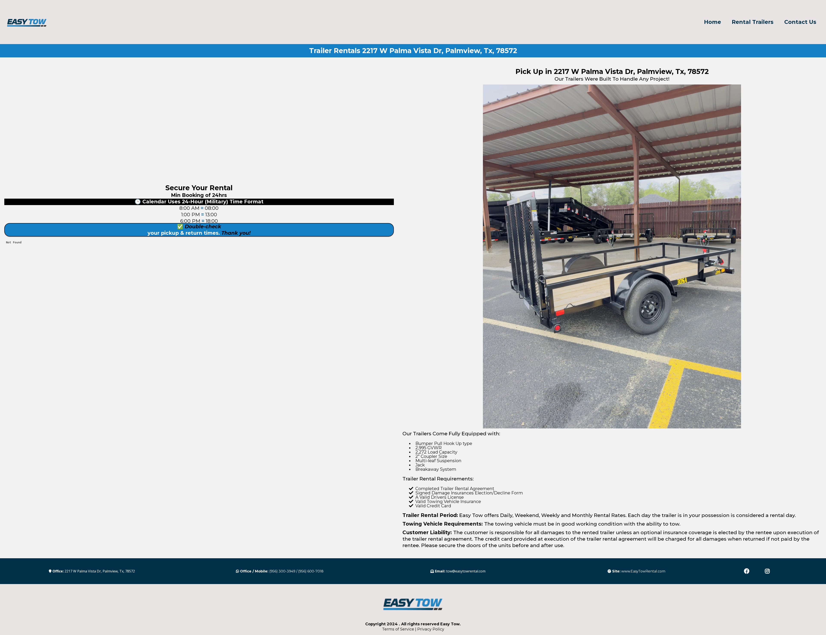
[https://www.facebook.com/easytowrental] (748, 571)
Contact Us (800, 22)
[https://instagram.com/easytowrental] (768, 571)
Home (712, 22)
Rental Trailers (753, 22)
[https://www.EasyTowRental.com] (26, 22)
